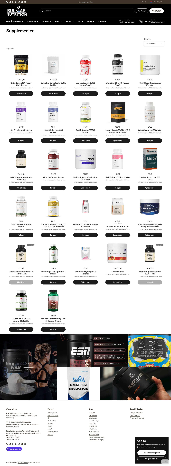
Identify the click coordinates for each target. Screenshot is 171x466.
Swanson (50, 434)
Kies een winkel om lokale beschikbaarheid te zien (22, 88)
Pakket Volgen (93, 415)
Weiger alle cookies (151, 459)
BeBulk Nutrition (52, 413)
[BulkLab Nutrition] (16, 11)
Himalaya (50, 423)
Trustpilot (148, 21)
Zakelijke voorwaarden (136, 413)
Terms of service (94, 432)
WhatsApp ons (93, 418)
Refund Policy (93, 429)
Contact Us (92, 423)
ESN (49, 418)
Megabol (50, 426)
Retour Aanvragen (94, 421)
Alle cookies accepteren (152, 452)
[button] (152, 21)
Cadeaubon (92, 413)
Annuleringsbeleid (94, 434)
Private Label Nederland (137, 418)
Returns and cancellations (96, 437)
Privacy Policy (93, 426)
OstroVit (50, 429)
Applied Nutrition (53, 432)
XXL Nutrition (52, 421)
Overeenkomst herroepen (96, 440)
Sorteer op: (147, 39)
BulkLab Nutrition (53, 415)
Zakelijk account (135, 415)
